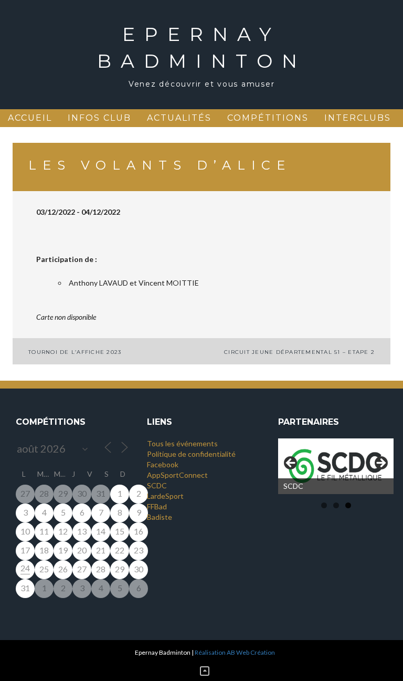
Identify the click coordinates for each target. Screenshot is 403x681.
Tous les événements (182, 443)
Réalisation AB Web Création (235, 652)
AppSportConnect (177, 474)
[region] (336, 466)
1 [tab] (324, 505)
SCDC (157, 485)
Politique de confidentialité (191, 453)
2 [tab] (336, 505)
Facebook (162, 464)
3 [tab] (348, 505)
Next (380, 464)
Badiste (159, 516)
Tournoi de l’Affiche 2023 (74, 352)
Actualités (179, 118)
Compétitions (268, 118)
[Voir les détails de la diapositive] (336, 466)
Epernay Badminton (201, 47)
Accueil (30, 118)
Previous (291, 464)
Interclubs (357, 118)
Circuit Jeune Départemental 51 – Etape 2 (299, 352)
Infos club (99, 118)
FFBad (157, 506)
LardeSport (165, 495)
